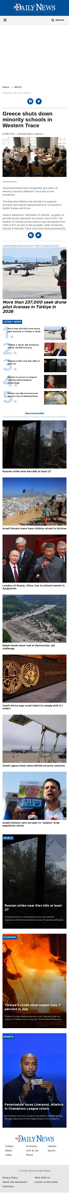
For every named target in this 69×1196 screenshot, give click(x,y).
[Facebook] (30, 101)
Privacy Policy (10, 1178)
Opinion (52, 1146)
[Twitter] (39, 101)
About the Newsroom (15, 1182)
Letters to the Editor (46, 1182)
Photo (29, 1155)
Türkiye (9, 1146)
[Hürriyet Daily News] (34, 8)
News (6, 87)
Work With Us (42, 1178)
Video (8, 1155)
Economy (31, 1146)
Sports (51, 1151)
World (17, 87)
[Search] (52, 20)
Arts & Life (32, 1151)
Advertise (8, 1186)
